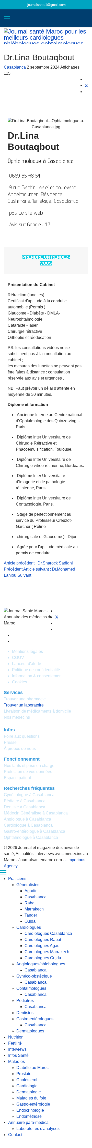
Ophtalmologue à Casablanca (31, 837)
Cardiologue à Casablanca (28, 825)
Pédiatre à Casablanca (24, 801)
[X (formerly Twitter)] (86, 85)
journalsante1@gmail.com (46, 5)
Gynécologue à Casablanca (29, 795)
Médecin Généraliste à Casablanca (36, 813)
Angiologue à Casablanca (27, 819)
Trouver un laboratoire (24, 705)
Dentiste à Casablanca (24, 807)
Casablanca (15, 67)
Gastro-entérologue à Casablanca (34, 831)
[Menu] (7, 18)
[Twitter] (57, 617)
